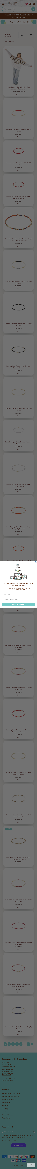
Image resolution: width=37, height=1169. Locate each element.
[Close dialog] (35, 562)
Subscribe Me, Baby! (18, 604)
